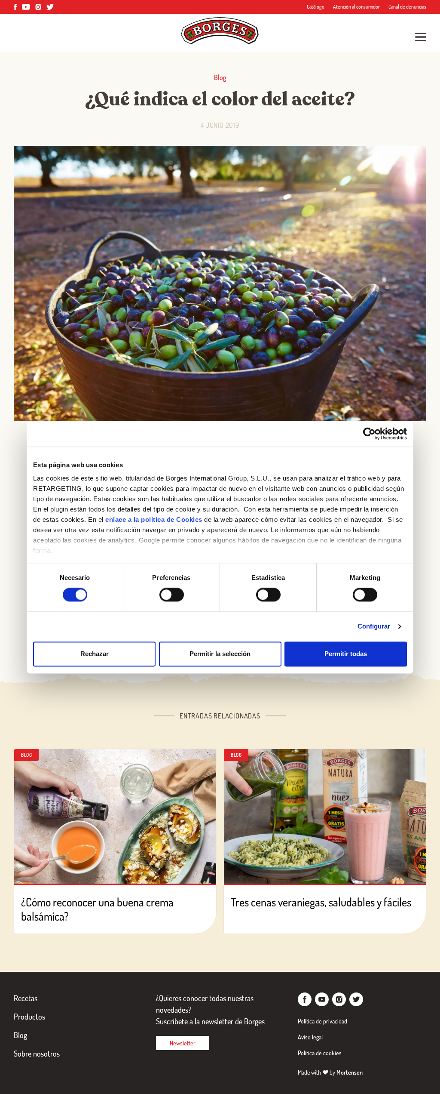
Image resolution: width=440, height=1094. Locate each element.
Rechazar (94, 653)
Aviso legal (310, 1037)
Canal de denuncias (407, 6)
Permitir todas (345, 653)
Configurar (374, 626)
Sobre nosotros (37, 1053)
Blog (20, 1035)
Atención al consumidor (356, 6)
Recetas (25, 998)
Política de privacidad (322, 1021)
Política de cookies (320, 1053)
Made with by (330, 1072)
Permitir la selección (220, 653)
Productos (29, 1016)
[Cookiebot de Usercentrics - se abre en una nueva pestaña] (369, 433)
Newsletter (183, 1043)
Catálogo (315, 6)
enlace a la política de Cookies (153, 519)
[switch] (171, 595)
